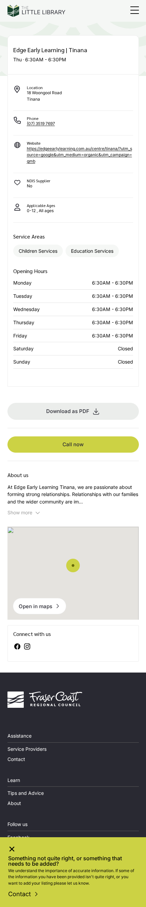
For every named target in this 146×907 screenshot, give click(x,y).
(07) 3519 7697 (41, 123)
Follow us (17, 824)
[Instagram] (27, 646)
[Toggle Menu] (134, 11)
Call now (73, 444)
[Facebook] (17, 646)
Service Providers (27, 749)
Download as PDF (67, 411)
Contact (19, 894)
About (14, 803)
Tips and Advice (25, 793)
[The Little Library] (36, 11)
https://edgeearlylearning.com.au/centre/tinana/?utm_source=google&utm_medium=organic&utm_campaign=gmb (79, 155)
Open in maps (35, 606)
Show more (19, 512)
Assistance (19, 736)
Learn (13, 780)
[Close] (12, 849)
